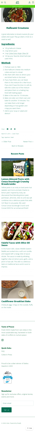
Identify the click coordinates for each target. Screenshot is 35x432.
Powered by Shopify (15, 423)
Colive (7, 423)
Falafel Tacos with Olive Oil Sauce (15, 244)
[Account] (29, 2)
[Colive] (17, 2)
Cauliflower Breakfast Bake (16, 301)
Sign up (6, 410)
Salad (12, 137)
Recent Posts (17, 153)
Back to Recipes (17, 146)
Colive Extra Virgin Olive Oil (18, 53)
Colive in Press (6, 355)
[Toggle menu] (2, 2)
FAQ (2, 351)
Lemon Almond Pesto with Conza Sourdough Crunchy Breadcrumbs (15, 181)
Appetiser (7, 137)
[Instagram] (2, 340)
